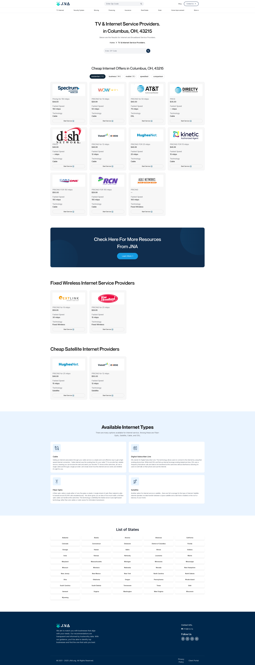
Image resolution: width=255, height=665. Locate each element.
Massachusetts (96, 561)
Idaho (127, 549)
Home (112, 43)
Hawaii (96, 549)
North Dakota (189, 573)
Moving (96, 10)
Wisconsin (189, 591)
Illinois (158, 549)
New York (127, 573)
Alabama (65, 537)
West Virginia (158, 591)
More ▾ (196, 10)
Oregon (127, 579)
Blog (179, 4)
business (115, 76)
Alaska (96, 537)
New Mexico (96, 573)
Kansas (96, 555)
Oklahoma (96, 579)
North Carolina (159, 573)
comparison (158, 76)
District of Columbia (159, 543)
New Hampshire (189, 567)
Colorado (65, 543)
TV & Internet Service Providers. (131, 43)
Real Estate (144, 10)
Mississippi (190, 561)
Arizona (127, 537)
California (189, 537)
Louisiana (158, 555)
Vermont (65, 591)
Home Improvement (177, 10)
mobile (130, 76)
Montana (96, 567)
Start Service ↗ (69, 121)
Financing (112, 10)
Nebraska (127, 567)
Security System (79, 10)
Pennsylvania (158, 579)
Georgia (65, 549)
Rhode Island (189, 579)
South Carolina (65, 585)
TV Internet (60, 10)
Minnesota (158, 561)
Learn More (126, 256)
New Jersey (65, 573)
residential (97, 76)
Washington (127, 591)
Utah (189, 585)
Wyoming (65, 597)
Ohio (65, 579)
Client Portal (194, 661)
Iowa (65, 555)
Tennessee (127, 585)
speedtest (144, 76)
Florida (189, 543)
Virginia (96, 591)
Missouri (65, 567)
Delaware (127, 543)
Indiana (189, 549)
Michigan (127, 561)
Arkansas (158, 537)
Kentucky (127, 555)
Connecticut (96, 543)
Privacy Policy (181, 660)
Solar (160, 10)
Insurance (128, 10)
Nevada (158, 567)
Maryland (65, 561)
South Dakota (96, 585)
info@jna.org (188, 629)
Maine (190, 555)
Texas (159, 585)
